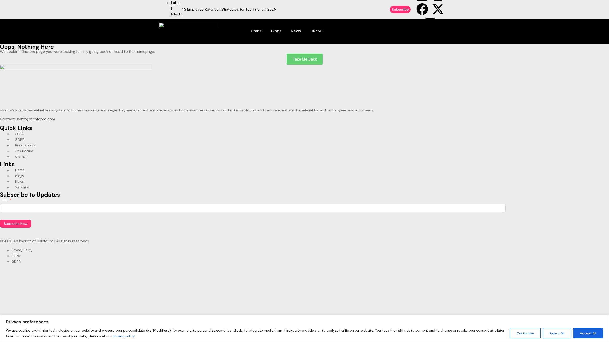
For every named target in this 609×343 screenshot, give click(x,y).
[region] (304, 329)
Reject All (557, 333)
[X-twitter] (438, 9)
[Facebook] (422, 9)
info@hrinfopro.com (37, 118)
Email (5, 200)
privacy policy (123, 336)
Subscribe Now (15, 224)
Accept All (588, 333)
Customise (525, 333)
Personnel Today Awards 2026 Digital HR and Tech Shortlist (231, 11)
